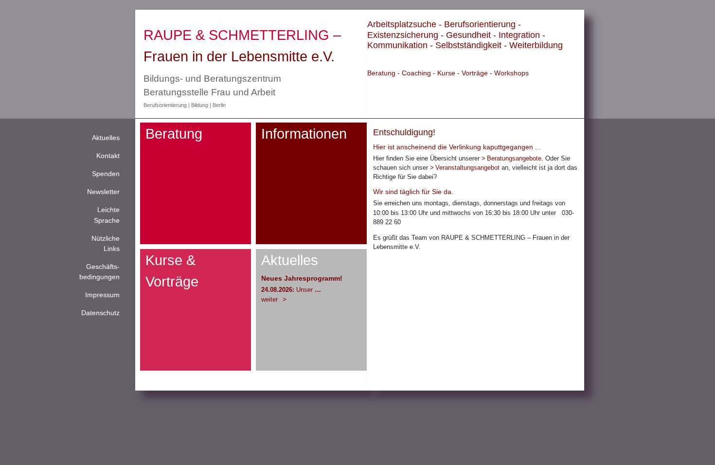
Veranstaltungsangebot (467, 167)
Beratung (173, 133)
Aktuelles (106, 138)
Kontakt (108, 156)
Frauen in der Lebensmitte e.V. (239, 56)
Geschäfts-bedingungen (99, 272)
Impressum (102, 295)
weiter (270, 299)
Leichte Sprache (107, 215)
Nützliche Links (105, 243)
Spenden (106, 174)
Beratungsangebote (514, 158)
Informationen (304, 133)
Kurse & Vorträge (171, 270)
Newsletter (103, 192)
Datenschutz (100, 313)
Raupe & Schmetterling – (242, 35)
